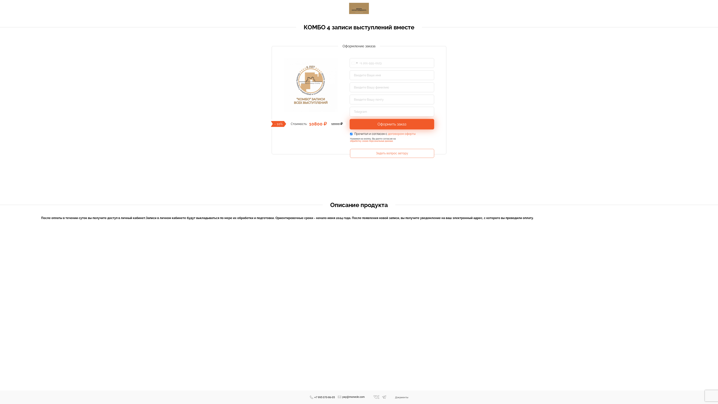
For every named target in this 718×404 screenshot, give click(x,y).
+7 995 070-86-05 (324, 397)
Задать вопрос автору (392, 153)
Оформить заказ (392, 124)
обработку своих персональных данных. (371, 141)
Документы (401, 397)
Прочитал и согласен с (385, 133)
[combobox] (354, 63)
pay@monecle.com (353, 397)
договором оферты (402, 134)
